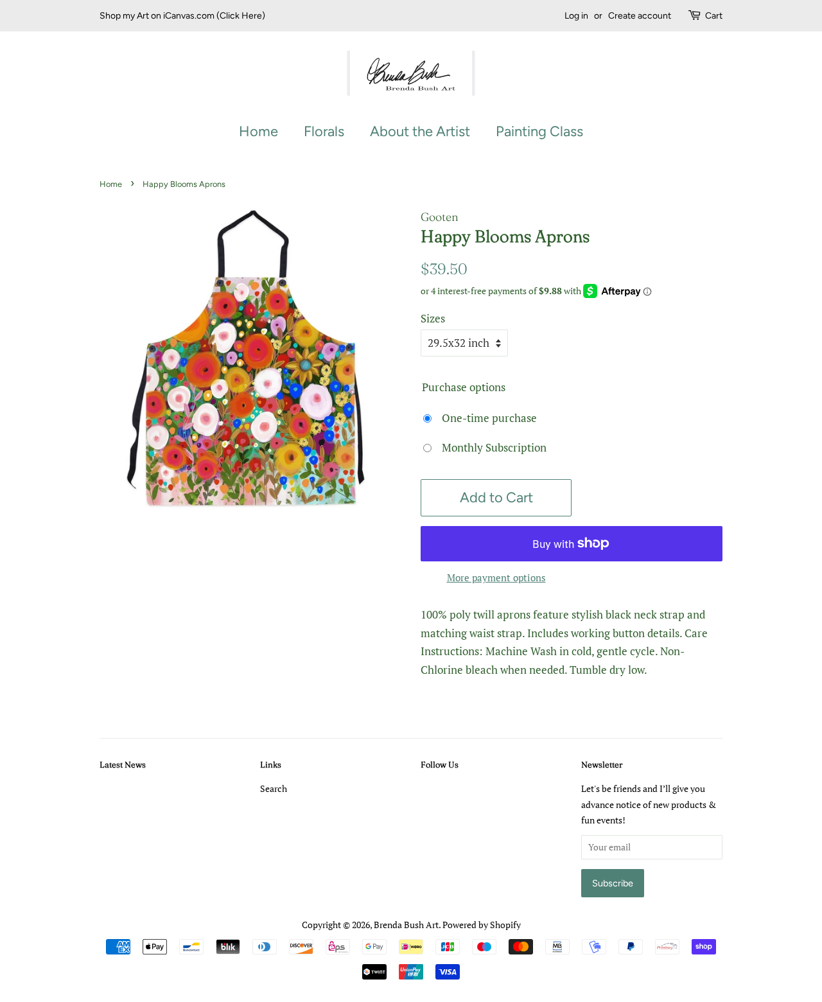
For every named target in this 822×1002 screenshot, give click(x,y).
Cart (713, 15)
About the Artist (420, 131)
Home (258, 131)
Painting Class (539, 131)
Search (273, 788)
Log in (576, 15)
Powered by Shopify (481, 925)
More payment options (496, 577)
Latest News (123, 764)
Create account (639, 15)
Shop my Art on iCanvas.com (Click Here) (182, 15)
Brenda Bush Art (406, 925)
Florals (324, 131)
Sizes (433, 318)
